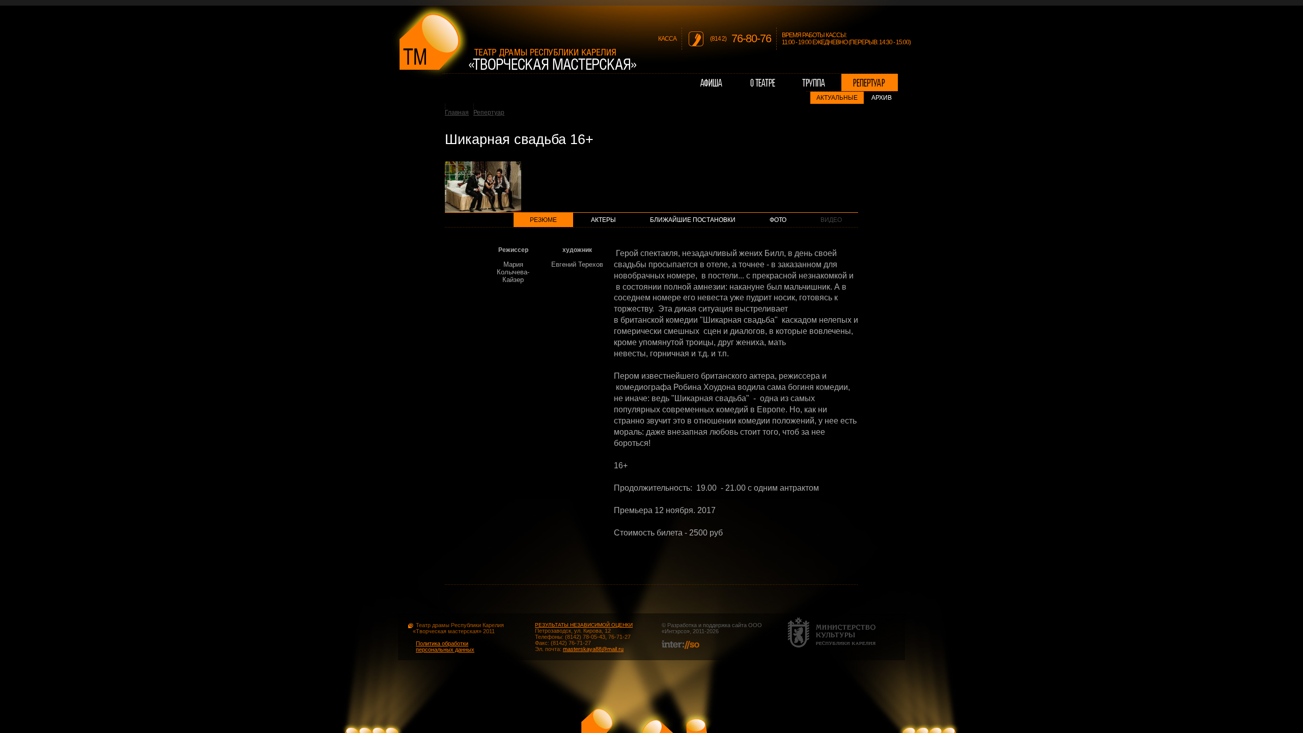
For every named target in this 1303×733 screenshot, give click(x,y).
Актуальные (837, 97)
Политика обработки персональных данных (445, 646)
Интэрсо (676, 631)
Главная (457, 112)
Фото (778, 219)
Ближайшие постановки (692, 219)
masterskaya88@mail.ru (593, 649)
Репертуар (488, 112)
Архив (881, 97)
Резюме (543, 219)
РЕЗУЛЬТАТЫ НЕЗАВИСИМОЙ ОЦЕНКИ (584, 625)
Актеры (603, 219)
